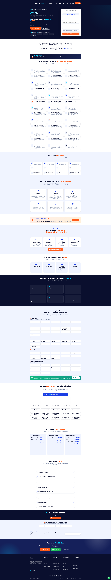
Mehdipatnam (33, 370)
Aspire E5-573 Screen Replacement (65, 402)
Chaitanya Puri (64, 367)
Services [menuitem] (50, 3)
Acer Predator (55, 193)
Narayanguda (74, 353)
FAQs (44, 565)
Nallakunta (33, 355)
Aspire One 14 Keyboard (66, 405)
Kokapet (35, 372)
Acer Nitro (38, 206)
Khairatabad (63, 355)
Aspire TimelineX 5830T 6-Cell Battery (35, 414)
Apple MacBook (65, 566)
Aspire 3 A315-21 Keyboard (45, 406)
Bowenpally (33, 341)
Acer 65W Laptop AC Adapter (45, 410)
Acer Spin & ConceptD (55, 206)
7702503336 (46, 28)
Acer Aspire (38, 193)
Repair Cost (54, 559)
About (80, 578)
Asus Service (64, 565)
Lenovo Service (65, 560)
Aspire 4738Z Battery (65, 409)
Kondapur (52, 328)
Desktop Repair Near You (56, 565)
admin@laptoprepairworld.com (35, 570)
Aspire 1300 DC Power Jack (55, 418)
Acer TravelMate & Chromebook (72, 206)
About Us (45, 559)
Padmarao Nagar (64, 341)
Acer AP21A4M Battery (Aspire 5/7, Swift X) (35, 398)
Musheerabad (53, 353)
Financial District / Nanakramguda (64, 329)
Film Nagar (53, 321)
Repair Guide (54, 562)
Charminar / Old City (75, 367)
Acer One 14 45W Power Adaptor (55, 410)
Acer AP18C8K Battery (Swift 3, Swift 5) (55, 398)
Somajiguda (63, 321)
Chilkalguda (53, 341)
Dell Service (64, 563)
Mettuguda (73, 341)
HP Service (64, 559)
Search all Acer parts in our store (52, 394)
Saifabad (52, 358)
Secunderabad (33, 346)
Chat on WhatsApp (56, 549)
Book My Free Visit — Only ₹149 (71, 33)
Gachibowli (43, 328)
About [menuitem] (60, 3)
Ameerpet (32, 353)
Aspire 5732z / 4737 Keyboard (55, 406)
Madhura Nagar (43, 358)
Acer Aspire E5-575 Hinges (45, 402)
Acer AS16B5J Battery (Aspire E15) (65, 398)
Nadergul (45, 372)
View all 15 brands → (66, 569)
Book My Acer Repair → (36, 28)
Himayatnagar (64, 353)
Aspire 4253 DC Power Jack (65, 418)
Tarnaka (42, 355)
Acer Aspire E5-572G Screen (35, 402)
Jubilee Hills (43, 321)
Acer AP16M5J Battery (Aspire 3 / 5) (76, 398)
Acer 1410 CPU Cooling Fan (65, 414)
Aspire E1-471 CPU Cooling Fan (35, 418)
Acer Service (64, 562)
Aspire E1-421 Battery (75, 409)
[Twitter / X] (54, 576)
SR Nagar (42, 353)
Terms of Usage (67, 578)
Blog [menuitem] (63, 3)
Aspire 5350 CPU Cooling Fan (76, 414)
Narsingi (76, 328)
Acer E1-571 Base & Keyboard (76, 406)
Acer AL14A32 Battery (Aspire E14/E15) (45, 414)
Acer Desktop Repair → (56, 517)
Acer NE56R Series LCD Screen (35, 406)
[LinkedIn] (58, 576)
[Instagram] (52, 576)
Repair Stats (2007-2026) (56, 566)
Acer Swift (72, 193)
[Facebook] (50, 576)
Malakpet (42, 370)
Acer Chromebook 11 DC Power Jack (76, 418)
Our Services (45, 560)
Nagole (42, 367)
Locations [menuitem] (55, 3)
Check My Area (75, 377)
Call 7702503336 (66, 549)
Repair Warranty (55, 560)
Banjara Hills (33, 321)
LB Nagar (32, 367)
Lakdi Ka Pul (73, 355)
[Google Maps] (61, 576)
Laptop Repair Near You (56, 563)
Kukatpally (69, 525)
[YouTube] (56, 576)
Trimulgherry (43, 341)
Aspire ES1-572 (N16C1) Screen (76, 402)
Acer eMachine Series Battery (55, 414)
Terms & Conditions (72, 578)
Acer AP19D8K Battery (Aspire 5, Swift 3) (45, 398)
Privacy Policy (62, 578)
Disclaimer (76, 578)
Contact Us (45, 563)
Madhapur (32, 334)
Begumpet (73, 321)
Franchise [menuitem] (72, 3)
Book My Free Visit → (45, 549)
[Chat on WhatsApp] (109, 578)
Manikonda (53, 370)
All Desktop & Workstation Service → (55, 249)
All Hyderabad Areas (77, 568)
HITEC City (32, 328)
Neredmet (53, 355)
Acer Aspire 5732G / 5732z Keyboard (55, 402)
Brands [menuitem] (46, 3)
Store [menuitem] (67, 3)
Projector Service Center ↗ (56, 569)
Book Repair (45, 562)
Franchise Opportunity (47, 566)
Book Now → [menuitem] (78, 3)
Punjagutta (33, 358)
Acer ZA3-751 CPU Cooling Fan (45, 418)
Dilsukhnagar (53, 367)
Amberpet (63, 370)
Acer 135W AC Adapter (35, 409)
